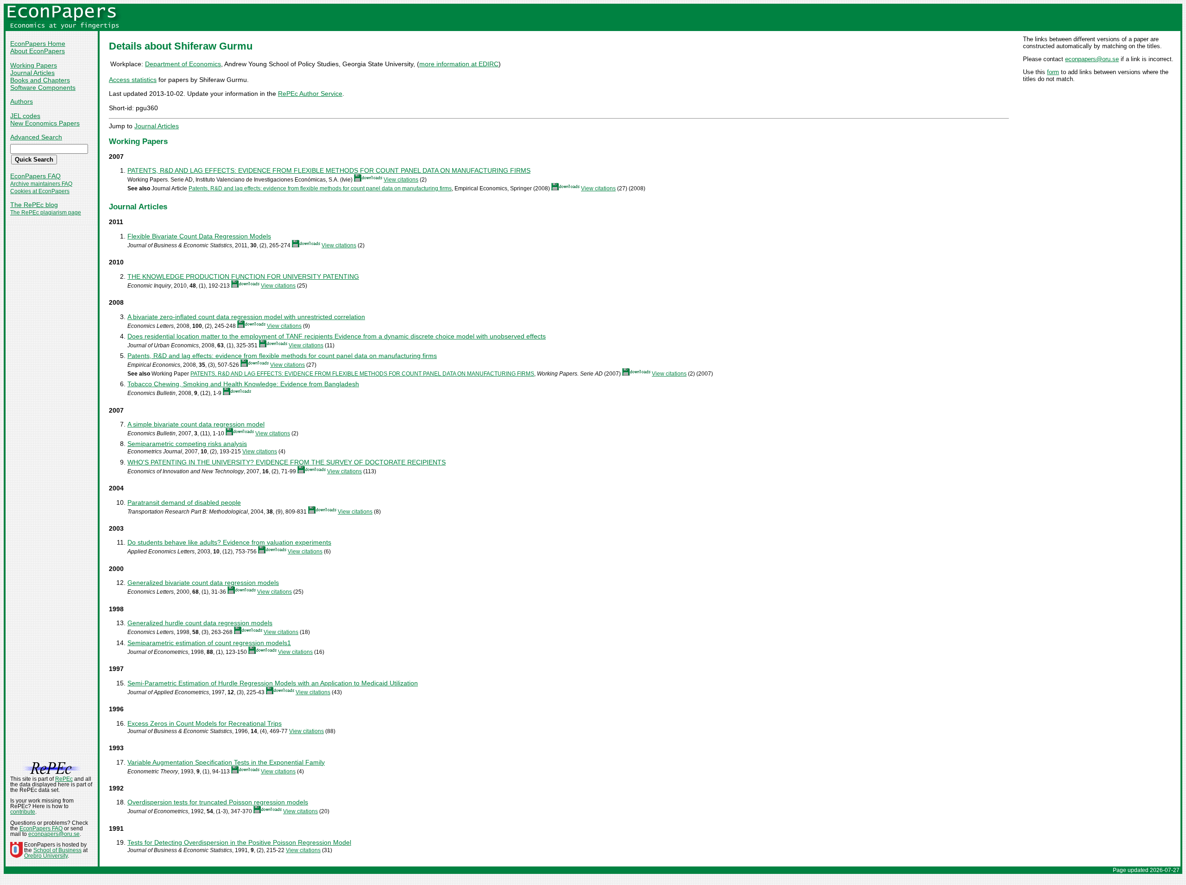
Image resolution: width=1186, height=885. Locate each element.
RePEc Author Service (310, 93)
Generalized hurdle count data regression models (199, 623)
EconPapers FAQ (35, 176)
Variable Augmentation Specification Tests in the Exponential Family (226, 762)
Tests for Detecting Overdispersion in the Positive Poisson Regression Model (239, 842)
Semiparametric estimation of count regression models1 (209, 642)
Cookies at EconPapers (39, 191)
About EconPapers (37, 51)
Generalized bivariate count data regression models (203, 582)
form (1053, 72)
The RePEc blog (34, 204)
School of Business (57, 850)
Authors (21, 101)
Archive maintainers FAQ (41, 184)
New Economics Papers (45, 123)
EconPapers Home (37, 43)
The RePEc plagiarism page (45, 212)
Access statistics (133, 79)
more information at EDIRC (458, 64)
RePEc (64, 779)
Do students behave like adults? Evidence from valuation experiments (229, 542)
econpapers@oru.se (1092, 59)
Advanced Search (36, 137)
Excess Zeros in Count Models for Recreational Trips (204, 723)
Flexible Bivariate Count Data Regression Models (199, 236)
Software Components (43, 87)
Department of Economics (183, 64)
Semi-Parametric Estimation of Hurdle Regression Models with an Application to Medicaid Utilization (272, 683)
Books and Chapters (40, 80)
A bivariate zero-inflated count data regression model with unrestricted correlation (246, 316)
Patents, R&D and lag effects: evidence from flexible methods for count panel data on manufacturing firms (320, 188)
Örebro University (46, 856)
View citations (401, 179)
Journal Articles (32, 72)
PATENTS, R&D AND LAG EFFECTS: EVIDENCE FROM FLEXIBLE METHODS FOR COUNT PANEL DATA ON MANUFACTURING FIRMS (328, 170)
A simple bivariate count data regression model (196, 424)
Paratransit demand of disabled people (184, 502)
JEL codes (25, 115)
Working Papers (33, 65)
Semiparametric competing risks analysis (187, 443)
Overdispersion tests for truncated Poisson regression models (217, 802)
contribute (22, 812)
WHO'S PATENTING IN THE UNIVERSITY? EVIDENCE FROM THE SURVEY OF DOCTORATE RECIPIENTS (286, 462)
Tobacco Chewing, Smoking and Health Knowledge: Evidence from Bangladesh (243, 384)
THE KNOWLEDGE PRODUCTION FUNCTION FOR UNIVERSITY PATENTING (243, 276)
